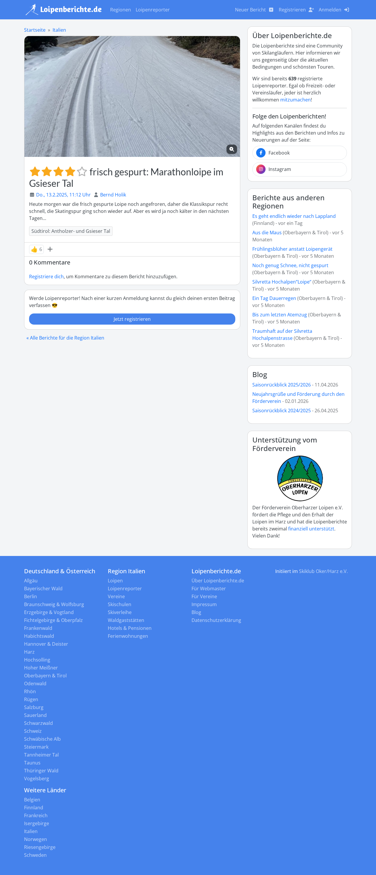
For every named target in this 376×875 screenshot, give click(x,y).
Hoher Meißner (41, 667)
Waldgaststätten (126, 620)
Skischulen (119, 604)
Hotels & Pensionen (130, 628)
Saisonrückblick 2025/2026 (281, 384)
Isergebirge (36, 823)
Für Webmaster (209, 588)
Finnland (33, 807)
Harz (29, 652)
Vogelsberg (36, 778)
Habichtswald (39, 636)
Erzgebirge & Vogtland (49, 612)
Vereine (116, 596)
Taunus (32, 762)
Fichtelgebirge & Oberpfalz (53, 620)
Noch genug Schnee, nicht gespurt (290, 265)
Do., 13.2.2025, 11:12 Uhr (63, 194)
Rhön (30, 691)
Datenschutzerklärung (216, 620)
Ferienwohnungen (128, 636)
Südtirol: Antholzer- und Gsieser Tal (70, 231)
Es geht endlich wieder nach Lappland (294, 216)
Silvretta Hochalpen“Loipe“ (281, 282)
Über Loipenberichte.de (218, 580)
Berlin (30, 596)
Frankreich (36, 815)
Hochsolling (37, 660)
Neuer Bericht (250, 9)
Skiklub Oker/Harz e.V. (323, 571)
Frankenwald (38, 628)
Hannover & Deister (46, 644)
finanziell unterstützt (311, 528)
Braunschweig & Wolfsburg (54, 604)
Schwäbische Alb (42, 739)
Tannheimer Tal (41, 755)
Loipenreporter (153, 9)
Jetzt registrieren (132, 319)
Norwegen (35, 839)
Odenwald (35, 683)
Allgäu (31, 580)
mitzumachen (295, 99)
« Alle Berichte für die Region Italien (65, 338)
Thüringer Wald (41, 770)
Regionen (120, 9)
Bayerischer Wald (43, 588)
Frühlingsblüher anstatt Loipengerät (292, 249)
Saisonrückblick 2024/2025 (281, 410)
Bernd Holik (113, 194)
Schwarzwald (38, 723)
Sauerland (35, 715)
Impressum (204, 604)
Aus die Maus (267, 232)
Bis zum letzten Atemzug (279, 314)
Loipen (115, 580)
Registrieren (292, 9)
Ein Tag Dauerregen (274, 298)
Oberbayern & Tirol (45, 675)
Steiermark (36, 747)
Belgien (32, 799)
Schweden (35, 855)
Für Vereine (204, 596)
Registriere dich (46, 276)
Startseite (35, 30)
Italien (59, 30)
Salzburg (33, 707)
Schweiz (33, 731)
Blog (259, 374)
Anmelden (330, 9)
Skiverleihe (120, 612)
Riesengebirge (40, 847)
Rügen (31, 699)
